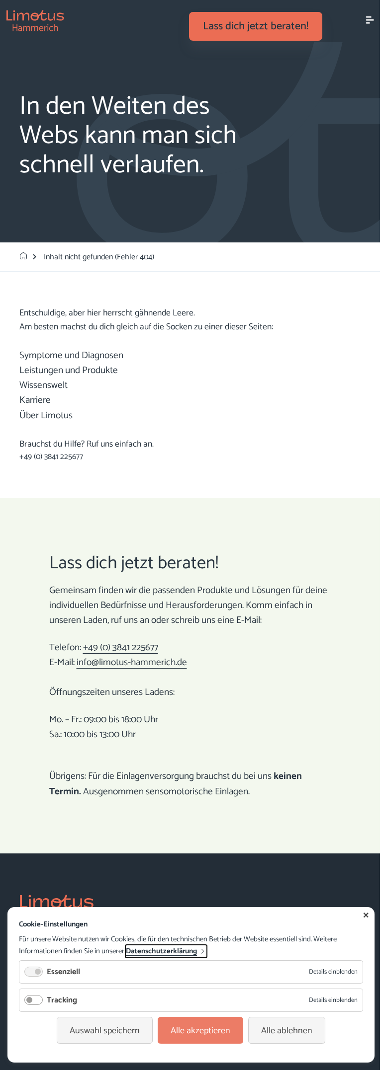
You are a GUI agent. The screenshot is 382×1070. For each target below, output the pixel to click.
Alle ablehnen (286, 1030)
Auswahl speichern (105, 1030)
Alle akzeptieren (200, 1030)
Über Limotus (46, 415)
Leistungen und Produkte (68, 370)
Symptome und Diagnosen (71, 355)
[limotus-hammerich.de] (23, 257)
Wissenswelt (43, 385)
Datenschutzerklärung (161, 951)
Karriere (35, 400)
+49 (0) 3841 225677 (51, 456)
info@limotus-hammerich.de (132, 662)
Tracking (62, 1000)
